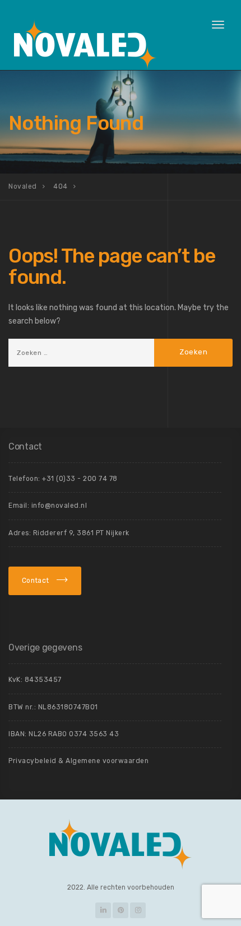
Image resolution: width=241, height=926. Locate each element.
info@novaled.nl (59, 505)
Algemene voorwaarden (107, 761)
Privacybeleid (32, 761)
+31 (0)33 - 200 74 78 (80, 479)
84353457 (43, 680)
